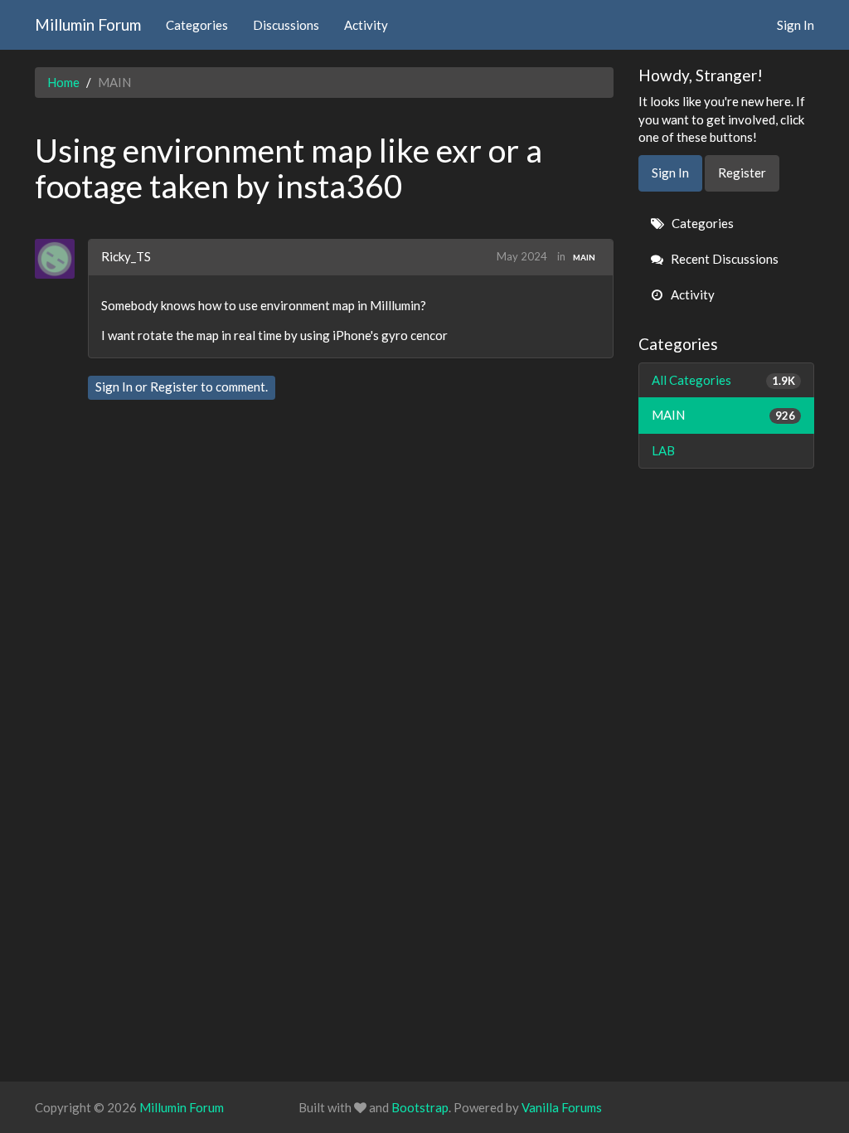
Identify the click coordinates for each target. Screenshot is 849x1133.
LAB (663, 450)
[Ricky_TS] (61, 259)
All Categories (724, 379)
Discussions (286, 24)
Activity (366, 24)
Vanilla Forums (562, 1107)
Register (174, 386)
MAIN (584, 257)
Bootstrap (420, 1107)
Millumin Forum (88, 24)
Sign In (795, 24)
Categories (197, 24)
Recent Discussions (723, 258)
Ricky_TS (126, 256)
